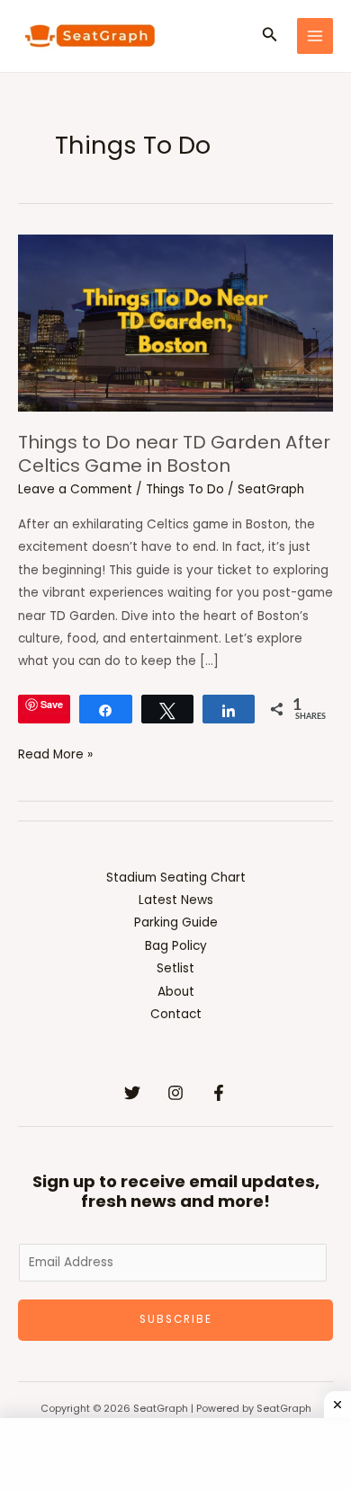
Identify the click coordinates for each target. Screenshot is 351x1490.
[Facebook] (219, 1093)
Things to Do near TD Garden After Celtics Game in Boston (174, 454)
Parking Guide (176, 922)
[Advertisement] (175, 1454)
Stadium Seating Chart (176, 877)
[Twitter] (132, 1093)
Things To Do (185, 489)
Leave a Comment (75, 489)
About (176, 991)
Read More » (55, 753)
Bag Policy (176, 945)
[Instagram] (175, 1093)
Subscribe (176, 1319)
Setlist (175, 968)
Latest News (176, 900)
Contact (176, 1014)
